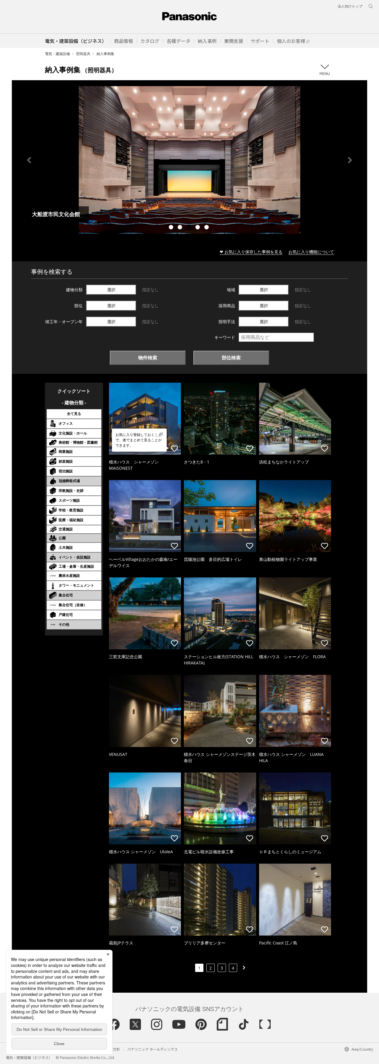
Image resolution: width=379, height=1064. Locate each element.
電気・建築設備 (57, 53)
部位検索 (231, 357)
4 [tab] (198, 228)
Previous (29, 160)
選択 (111, 289)
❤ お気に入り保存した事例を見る (251, 252)
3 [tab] (189, 228)
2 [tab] (181, 228)
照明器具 (83, 53)
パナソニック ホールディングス (152, 1049)
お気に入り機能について (311, 252)
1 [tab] (172, 228)
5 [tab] (207, 228)
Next (350, 160)
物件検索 (147, 357)
